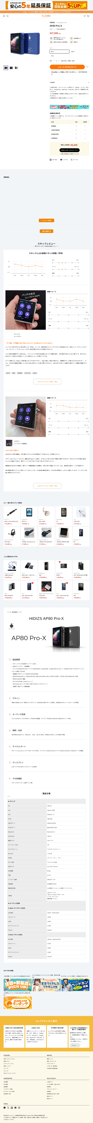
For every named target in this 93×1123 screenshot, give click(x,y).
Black (72, 51)
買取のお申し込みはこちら (69, 150)
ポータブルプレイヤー (62, 22)
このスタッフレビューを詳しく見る (47, 382)
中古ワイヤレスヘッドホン (10, 1073)
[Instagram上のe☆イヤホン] (19, 1107)
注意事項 (52, 82)
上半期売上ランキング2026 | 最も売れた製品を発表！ (17, 994)
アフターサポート (51, 1063)
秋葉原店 (53, 126)
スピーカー (6, 1071)
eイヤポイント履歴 (8, 1089)
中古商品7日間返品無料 (52, 1068)
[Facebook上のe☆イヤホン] (15, 1107)
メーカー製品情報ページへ (14, 612)
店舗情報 (6, 1086)
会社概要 (6, 1082)
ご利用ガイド (75, 1045)
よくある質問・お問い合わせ (53, 1084)
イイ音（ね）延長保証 (52, 1066)
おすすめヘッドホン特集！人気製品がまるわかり (74, 976)
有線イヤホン (7, 1061)
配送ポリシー (50, 1098)
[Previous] (4, 43)
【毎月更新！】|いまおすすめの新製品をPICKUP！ (17, 976)
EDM (13, 373)
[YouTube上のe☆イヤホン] (4, 1107)
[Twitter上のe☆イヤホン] (8, 1107)
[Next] (45, 43)
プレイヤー (6, 1068)
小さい (35, 373)
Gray (52, 56)
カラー (51, 48)
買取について (50, 1059)
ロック (8, 373)
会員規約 (49, 1086)
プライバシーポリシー (52, 1089)
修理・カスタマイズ (51, 1061)
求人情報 (6, 1084)
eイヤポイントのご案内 (9, 1091)
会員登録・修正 (7, 1093)
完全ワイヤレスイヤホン (9, 1059)
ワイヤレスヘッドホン (9, 1063)
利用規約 (49, 1091)
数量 (51, 60)
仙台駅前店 (54, 138)
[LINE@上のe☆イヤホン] (12, 1107)
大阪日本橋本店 (55, 130)
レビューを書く (48, 220)
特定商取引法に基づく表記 (53, 1093)
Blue (52, 51)
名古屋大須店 (54, 134)
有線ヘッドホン (7, 1066)
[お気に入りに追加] (87, 67)
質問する (44, 231)
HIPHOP (20, 373)
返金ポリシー (50, 1096)
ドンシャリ (27, 373)
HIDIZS (52, 22)
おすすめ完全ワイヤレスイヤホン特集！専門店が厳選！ (46, 976)
